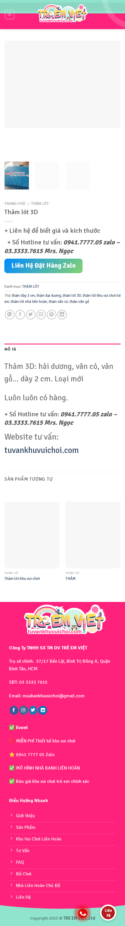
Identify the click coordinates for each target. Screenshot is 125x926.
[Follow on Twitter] (33, 710)
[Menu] (10, 14)
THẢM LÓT (40, 203)
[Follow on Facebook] (14, 710)
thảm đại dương (49, 295)
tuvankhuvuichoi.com (41, 450)
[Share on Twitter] (30, 314)
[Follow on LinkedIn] (42, 710)
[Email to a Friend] (41, 314)
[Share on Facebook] (20, 314)
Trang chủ (14, 203)
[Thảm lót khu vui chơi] (32, 535)
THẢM (70, 578)
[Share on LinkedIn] (62, 314)
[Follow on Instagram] (23, 710)
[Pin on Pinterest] (51, 314)
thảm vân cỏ (58, 301)
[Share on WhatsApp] (10, 314)
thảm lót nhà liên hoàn (29, 301)
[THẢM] (93, 535)
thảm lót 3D (72, 295)
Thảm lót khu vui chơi (22, 578)
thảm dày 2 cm (23, 295)
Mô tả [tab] (10, 349)
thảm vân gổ (79, 301)
